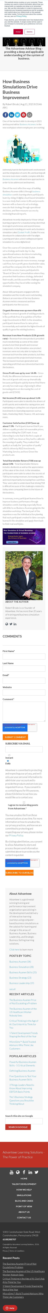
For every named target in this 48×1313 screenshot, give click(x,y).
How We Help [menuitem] (24, 1189)
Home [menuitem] (24, 1178)
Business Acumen (28, 124)
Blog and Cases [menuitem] (24, 1200)
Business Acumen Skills (23, 972)
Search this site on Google (19, 1116)
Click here (14, 949)
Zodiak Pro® (24, 232)
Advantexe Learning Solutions (23, 1244)
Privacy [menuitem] (5, 1251)
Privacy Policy (21, 16)
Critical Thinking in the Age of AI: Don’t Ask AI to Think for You (23, 1024)
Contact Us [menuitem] (24, 1217)
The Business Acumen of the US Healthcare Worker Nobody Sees (23, 1012)
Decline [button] (29, 32)
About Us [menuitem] (24, 1212)
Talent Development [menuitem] (24, 1184)
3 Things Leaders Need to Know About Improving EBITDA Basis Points (21, 1088)
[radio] (24, 757)
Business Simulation (21, 967)
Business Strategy (20, 977)
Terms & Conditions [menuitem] (17, 1251)
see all (12, 989)
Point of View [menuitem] (24, 1206)
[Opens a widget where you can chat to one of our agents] (10, 1308)
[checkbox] (24, 760)
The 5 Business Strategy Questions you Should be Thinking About (21, 1100)
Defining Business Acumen (22, 1070)
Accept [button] (18, 32)
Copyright (6, 1244)
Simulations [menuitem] (24, 1195)
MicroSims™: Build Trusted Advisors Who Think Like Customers (22, 1045)
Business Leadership (21, 983)
